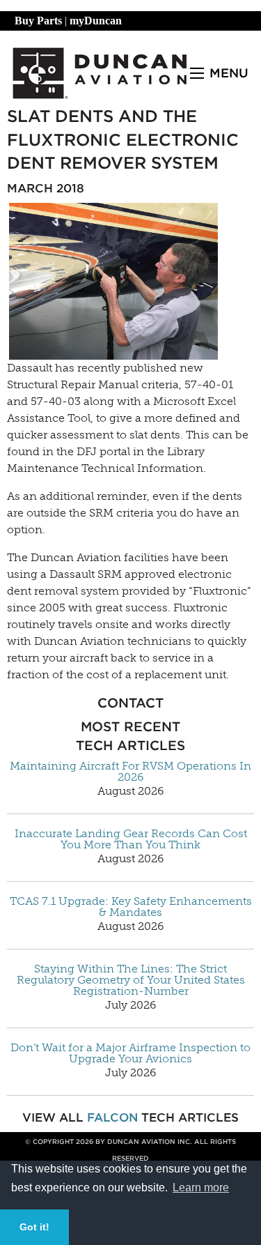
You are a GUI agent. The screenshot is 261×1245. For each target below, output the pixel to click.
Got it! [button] (34, 1226)
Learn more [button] (201, 1187)
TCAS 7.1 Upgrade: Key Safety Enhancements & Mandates (131, 907)
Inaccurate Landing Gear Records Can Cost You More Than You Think (131, 839)
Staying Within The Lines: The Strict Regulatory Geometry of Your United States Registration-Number (131, 980)
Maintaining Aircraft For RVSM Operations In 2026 (130, 772)
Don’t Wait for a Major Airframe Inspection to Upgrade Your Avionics (130, 1053)
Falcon (112, 1117)
